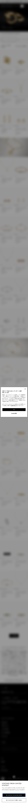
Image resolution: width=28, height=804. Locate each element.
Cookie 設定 (14, 413)
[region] (14, 402)
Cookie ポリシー (13, 405)
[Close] (14, 777)
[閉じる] (25, 389)
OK (14, 409)
